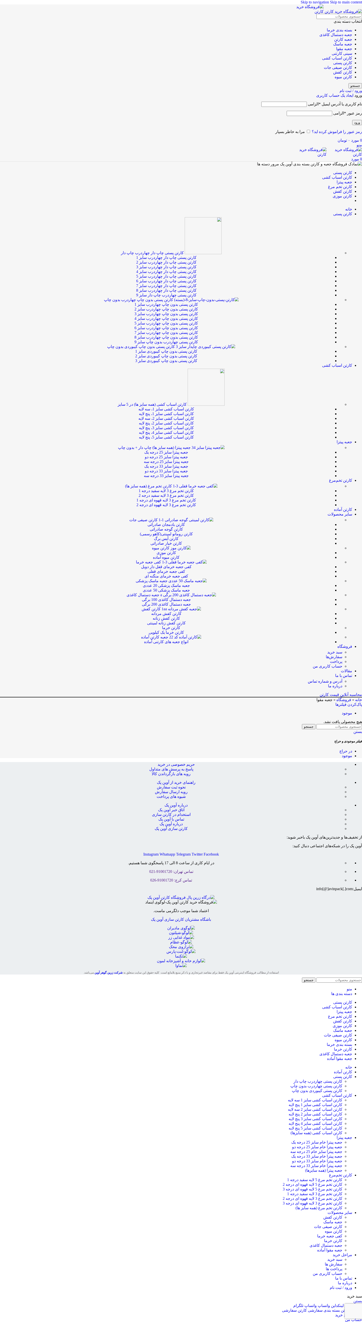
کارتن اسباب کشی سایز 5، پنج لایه (166, 437)
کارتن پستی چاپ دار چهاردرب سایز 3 (166, 267)
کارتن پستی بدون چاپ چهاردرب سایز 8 (166, 337)
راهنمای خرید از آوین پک (176, 782)
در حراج (345, 751)
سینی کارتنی (342, 53)
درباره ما (335, 686)
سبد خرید (334, 652)
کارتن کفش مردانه (166, 614)
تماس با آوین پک (171, 819)
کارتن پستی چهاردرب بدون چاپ (316, 1086)
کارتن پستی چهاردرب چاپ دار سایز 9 (166, 295)
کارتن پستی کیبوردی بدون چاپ (317, 1091)
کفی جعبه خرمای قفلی (166, 571)
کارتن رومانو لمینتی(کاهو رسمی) (166, 534)
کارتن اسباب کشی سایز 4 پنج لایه (315, 1123)
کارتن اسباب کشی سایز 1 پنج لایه (315, 1105)
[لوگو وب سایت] (343, 11)
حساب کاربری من (327, 666)
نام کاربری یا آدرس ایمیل (335, 104)
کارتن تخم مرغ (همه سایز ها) (149, 486)
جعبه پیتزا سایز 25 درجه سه (166, 462)
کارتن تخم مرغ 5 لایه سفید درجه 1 (314, 1180)
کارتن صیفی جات (338, 67)
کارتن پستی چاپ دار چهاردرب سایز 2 (166, 262)
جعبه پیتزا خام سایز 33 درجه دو (317, 1161)
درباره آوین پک (176, 805)
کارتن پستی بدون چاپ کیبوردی (141, 347)
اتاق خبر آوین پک (171, 810)
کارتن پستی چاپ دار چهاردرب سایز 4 (166, 271)
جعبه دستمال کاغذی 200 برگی (166, 604)
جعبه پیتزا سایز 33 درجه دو (166, 471)
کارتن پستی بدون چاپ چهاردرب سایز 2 (166, 309)
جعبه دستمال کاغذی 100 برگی (166, 599)
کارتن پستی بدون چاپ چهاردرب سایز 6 (166, 328)
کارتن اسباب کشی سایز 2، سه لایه (166, 418)
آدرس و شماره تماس (325, 681)
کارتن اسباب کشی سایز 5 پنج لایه (315, 1128)
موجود (347, 713)
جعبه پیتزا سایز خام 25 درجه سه (316, 1152)
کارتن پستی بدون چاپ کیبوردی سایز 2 (166, 356)
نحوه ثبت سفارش (171, 787)
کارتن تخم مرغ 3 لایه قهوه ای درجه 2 (166, 505)
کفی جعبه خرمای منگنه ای (166, 576)
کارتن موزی (166, 553)
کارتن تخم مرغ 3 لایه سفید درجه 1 (166, 491)
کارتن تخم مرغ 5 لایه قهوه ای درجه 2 (312, 1184)
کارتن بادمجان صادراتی (166, 524)
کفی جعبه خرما (149, 562)
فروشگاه (343, 700)
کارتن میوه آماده (166, 557)
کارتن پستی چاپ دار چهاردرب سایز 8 (166, 290)
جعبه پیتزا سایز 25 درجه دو (166, 457)
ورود (357, 122)
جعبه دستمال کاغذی (335, 35)
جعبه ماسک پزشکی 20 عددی (166, 585)
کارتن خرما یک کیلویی (166, 632)
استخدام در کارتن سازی (171, 814)
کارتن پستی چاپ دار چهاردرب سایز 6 (166, 281)
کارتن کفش (342, 72)
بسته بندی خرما (339, 30)
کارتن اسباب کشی (337, 58)
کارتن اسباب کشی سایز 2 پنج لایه (315, 1114)
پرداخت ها (334, 1269)
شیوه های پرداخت (171, 796)
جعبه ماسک (342, 44)
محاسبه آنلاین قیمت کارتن (341, 694)
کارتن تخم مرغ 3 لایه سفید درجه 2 (166, 495)
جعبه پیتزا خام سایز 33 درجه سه (316, 1166)
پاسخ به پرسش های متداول (171, 769)
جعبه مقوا (344, 49)
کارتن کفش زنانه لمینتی (166, 623)
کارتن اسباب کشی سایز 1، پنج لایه (166, 414)
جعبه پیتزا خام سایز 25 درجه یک (316, 1142)
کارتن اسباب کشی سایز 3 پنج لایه (315, 1119)
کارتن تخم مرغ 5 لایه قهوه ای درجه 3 (312, 1189)
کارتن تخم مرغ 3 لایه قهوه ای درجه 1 (166, 500)
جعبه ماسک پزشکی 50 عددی (166, 590)
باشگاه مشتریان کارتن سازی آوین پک (181, 919)
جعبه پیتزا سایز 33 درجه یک (166, 466)
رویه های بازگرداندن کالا (171, 774)
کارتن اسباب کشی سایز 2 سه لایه (315, 1109)
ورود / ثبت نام (341, 1287)
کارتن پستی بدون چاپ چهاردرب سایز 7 (166, 332)
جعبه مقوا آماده (329, 1250)
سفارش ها (333, 1264)
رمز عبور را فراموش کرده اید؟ (337, 132)
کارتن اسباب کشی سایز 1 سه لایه (315, 1100)
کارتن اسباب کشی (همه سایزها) (316, 1133)
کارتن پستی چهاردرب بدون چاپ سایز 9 (166, 342)
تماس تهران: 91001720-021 (171, 871)
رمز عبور (347, 113)
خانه (358, 700)
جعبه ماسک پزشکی (152, 581)
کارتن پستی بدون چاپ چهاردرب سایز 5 (166, 323)
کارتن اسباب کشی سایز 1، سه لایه (166, 409)
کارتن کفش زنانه (166, 618)
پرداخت (336, 661)
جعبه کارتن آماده (155, 637)
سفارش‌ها (334, 657)
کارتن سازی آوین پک (171, 828)
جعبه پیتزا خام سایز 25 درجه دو (317, 1147)
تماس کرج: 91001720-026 (171, 880)
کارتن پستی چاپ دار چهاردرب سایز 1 (166, 257)
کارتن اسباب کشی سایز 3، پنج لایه (166, 428)
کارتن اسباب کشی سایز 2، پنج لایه (166, 423)
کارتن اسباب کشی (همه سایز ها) (153, 404)
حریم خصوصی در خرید (176, 764)
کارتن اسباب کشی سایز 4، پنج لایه (166, 432)
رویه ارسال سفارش (171, 792)
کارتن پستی (342, 63)
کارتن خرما (171, 628)
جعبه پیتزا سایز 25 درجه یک (166, 452)
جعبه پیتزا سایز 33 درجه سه (166, 476)
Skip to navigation (315, 2)
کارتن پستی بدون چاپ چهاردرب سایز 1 (166, 304)
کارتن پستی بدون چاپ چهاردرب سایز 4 (166, 318)
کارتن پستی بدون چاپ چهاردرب (139, 300)
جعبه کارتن (343, 39)
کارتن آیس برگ (166, 538)
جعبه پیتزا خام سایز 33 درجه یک (316, 1156)
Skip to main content (346, 2)
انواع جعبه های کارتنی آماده (166, 642)
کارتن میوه (343, 77)
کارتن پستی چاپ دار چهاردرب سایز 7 (166, 286)
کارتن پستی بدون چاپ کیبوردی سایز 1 (166, 351)
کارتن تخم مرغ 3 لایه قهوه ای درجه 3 (312, 1203)
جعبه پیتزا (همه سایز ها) (155, 447)
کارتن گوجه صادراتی (166, 529)
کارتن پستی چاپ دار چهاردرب (153, 253)
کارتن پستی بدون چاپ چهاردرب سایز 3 (166, 314)
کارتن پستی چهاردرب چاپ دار (318, 1081)
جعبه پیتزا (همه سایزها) (323, 1170)
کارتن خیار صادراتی (166, 543)
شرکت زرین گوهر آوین (109, 972)
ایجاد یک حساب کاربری (334, 95)
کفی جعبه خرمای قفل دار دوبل (166, 567)
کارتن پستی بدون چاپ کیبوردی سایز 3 (166, 361)
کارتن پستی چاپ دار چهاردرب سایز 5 (166, 276)
